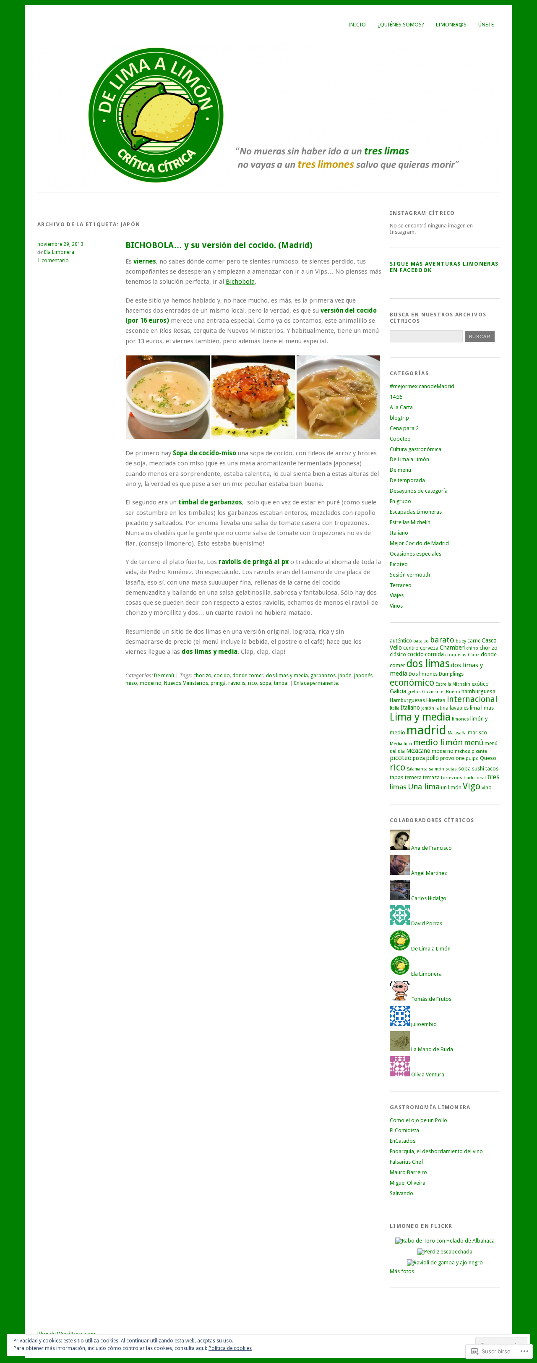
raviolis (236, 683)
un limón (451, 788)
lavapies (459, 708)
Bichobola (240, 281)
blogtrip (399, 418)
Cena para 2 (404, 428)
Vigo (471, 786)
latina (441, 708)
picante (479, 751)
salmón (436, 769)
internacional (472, 699)
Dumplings (451, 674)
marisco (477, 733)
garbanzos (323, 676)
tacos (491, 769)
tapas (397, 777)
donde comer (247, 676)
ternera (413, 778)
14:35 (396, 397)
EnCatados (402, 1141)
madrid (426, 730)
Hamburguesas (407, 700)
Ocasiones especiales (415, 554)
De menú (164, 676)
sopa (265, 683)
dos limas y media (287, 676)
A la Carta (401, 407)
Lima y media (420, 717)
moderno (151, 683)
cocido (222, 676)
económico (412, 682)
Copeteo (400, 439)
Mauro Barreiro (408, 1172)
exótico (480, 684)
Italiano (399, 533)
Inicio (357, 24)
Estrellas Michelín (410, 522)
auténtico (401, 640)
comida (434, 654)
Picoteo (399, 564)
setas (451, 769)
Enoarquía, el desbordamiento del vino (436, 1151)
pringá (218, 683)
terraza (431, 778)
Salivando (401, 1193)
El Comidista (404, 1130)
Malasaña (457, 733)
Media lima (401, 744)
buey (461, 641)
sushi (478, 769)
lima (475, 708)
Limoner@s (451, 24)
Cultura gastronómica (415, 449)
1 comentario (53, 261)
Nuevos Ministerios (186, 683)
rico (252, 683)
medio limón (438, 742)
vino (487, 787)
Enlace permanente (316, 683)
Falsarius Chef (406, 1162)
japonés (363, 676)
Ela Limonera (59, 252)
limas (487, 708)
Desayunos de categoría (419, 491)
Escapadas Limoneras (416, 512)
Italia (394, 708)
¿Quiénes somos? (401, 24)
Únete (486, 24)
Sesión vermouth (410, 575)
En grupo (400, 501)
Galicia (398, 691)
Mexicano (418, 750)
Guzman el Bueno (441, 692)
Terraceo (401, 585)
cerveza (429, 648)
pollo (432, 758)
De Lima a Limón (409, 459)
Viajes (397, 595)
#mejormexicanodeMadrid (422, 386)
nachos (462, 751)
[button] (168, 397)
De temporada (407, 480)
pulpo (472, 758)
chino (472, 648)
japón (345, 676)
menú (473, 743)
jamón (427, 708)
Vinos (396, 606)
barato (442, 639)
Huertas (436, 700)
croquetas (456, 655)
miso (131, 683)
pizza (419, 758)
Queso (488, 758)
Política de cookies (230, 1348)
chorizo (202, 676)
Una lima (424, 786)
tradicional (475, 778)
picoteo (401, 758)
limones (460, 719)
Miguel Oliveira (407, 1183)
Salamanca (417, 769)
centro (411, 648)
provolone (452, 758)
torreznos (451, 778)
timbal (281, 683)
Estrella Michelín (452, 684)
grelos (414, 692)
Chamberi (452, 647)
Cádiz (474, 655)
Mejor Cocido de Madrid (419, 543)
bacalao (421, 641)
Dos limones (423, 674)
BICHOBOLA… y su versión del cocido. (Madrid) (219, 245)
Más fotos (402, 1271)
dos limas (428, 664)
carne (473, 641)
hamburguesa (478, 691)
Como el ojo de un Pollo (418, 1120)
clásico (398, 655)
